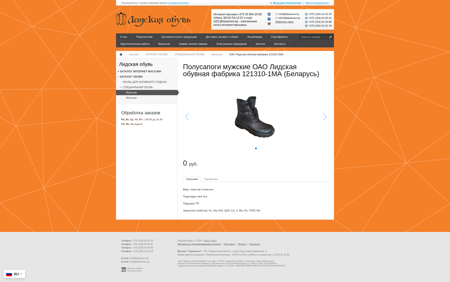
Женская (131, 97)
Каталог (260, 43)
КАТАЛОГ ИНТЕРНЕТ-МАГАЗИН (140, 71)
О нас (123, 36)
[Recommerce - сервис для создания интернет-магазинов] (123, 271)
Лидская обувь (136, 64)
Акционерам (254, 36)
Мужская (131, 92)
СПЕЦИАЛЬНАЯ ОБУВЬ (138, 87)
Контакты (280, 43)
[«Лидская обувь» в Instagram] (269, 24)
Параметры (211, 179)
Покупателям (144, 36)
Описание (192, 179)
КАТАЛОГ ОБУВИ (131, 76)
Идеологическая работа (134, 43)
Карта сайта (210, 240)
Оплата (242, 244)
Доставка (229, 244)
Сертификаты (279, 36)
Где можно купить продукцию (179, 36)
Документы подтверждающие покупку (199, 244)
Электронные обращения (231, 43)
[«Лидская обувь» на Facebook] (269, 19)
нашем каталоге (179, 3)
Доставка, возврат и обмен (222, 36)
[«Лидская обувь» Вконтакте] (269, 14)
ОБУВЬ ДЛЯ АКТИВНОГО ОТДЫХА (145, 81)
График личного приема (193, 43)
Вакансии (164, 43)
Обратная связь (284, 21)
